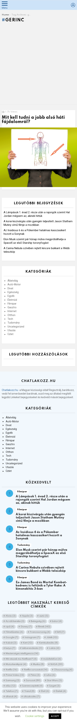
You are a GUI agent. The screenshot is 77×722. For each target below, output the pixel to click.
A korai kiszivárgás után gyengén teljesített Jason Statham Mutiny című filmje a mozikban (40, 517)
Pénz (35, 675)
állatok (11, 696)
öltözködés (31, 696)
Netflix (11, 670)
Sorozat (33, 680)
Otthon (11, 315)
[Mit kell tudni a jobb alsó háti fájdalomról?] (38, 157)
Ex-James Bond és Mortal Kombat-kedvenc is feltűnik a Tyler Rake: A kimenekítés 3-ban (41, 585)
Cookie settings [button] (34, 716)
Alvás (11, 616)
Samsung (13, 680)
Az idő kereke (15, 621)
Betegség (38, 621)
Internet (12, 311)
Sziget (54, 686)
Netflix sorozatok (35, 670)
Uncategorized (16, 326)
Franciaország (40, 632)
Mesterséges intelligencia (22, 653)
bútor (57, 621)
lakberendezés (32, 648)
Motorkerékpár (16, 664)
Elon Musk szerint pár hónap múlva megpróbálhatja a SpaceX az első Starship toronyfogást (41, 553)
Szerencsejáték (32, 686)
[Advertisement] (38, 64)
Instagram (32, 637)
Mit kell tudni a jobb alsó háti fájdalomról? (33, 119)
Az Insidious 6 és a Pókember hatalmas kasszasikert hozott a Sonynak (39, 535)
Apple (27, 616)
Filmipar (12, 303)
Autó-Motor (14, 284)
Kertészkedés (48, 643)
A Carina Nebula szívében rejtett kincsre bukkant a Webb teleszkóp (41, 569)
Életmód (12, 299)
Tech (10, 318)
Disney (26, 627)
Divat (10, 288)
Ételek (61, 691)
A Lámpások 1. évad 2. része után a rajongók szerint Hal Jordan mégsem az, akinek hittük (43, 499)
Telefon (12, 691)
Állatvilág (13, 280)
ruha (50, 675)
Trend (29, 691)
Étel (45, 691)
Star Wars (54, 680)
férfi (60, 632)
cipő (10, 627)
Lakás (54, 648)
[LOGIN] (73, 5)
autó (43, 616)
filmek (44, 627)
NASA (56, 664)
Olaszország (63, 670)
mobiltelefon (52, 659)
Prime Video (15, 675)
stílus (11, 686)
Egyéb (11, 295)
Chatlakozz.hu (10, 390)
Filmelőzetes (14, 632)
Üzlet (10, 334)
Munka (38, 664)
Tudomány (14, 322)
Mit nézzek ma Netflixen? (21, 659)
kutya (10, 648)
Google (12, 637)
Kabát (11, 643)
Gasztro (12, 307)
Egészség (13, 292)
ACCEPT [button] (55, 716)
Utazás (12, 330)
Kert (28, 643)
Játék (51, 637)
